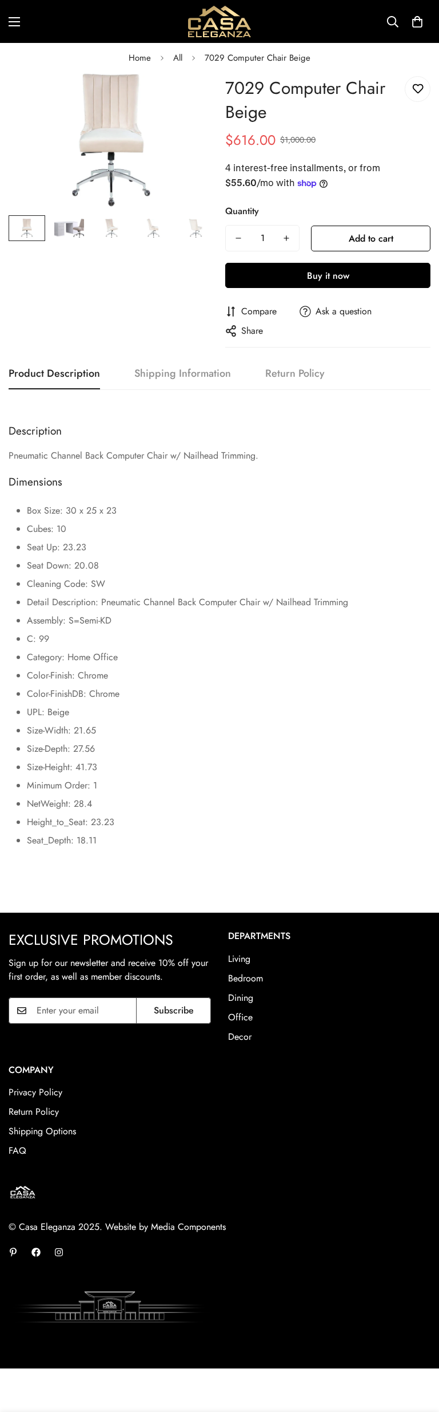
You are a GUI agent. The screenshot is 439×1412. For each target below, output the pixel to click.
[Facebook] (36, 1252)
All (177, 58)
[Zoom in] (189, 98)
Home (140, 58)
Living (239, 958)
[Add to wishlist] (417, 89)
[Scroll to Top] (417, 1349)
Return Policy (34, 1111)
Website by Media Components (165, 1226)
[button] (417, 22)
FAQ (17, 1150)
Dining (240, 997)
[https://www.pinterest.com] (13, 1252)
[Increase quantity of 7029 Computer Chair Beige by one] (286, 238)
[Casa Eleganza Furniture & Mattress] (219, 21)
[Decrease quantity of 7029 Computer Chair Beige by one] (238, 238)
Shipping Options (42, 1131)
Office (240, 1017)
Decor (240, 1036)
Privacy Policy (35, 1092)
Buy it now (328, 275)
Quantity (242, 211)
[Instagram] (58, 1252)
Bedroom (245, 978)
